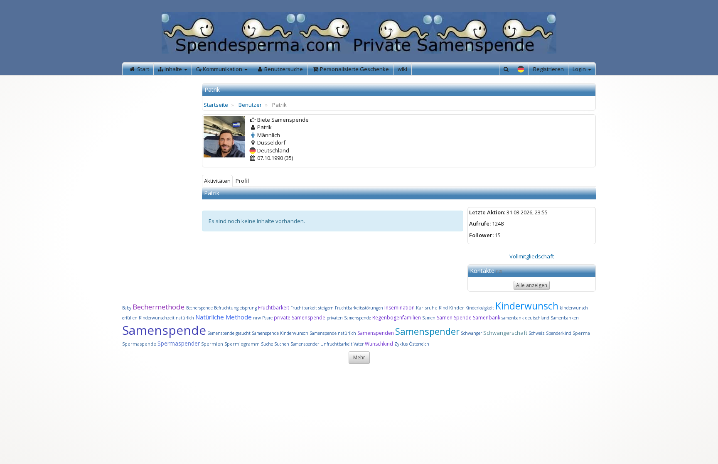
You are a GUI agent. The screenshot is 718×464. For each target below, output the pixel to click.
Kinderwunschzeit (157, 318)
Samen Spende (454, 317)
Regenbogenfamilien (396, 317)
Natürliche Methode (223, 317)
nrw (257, 318)
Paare (268, 318)
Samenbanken (565, 318)
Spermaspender (178, 343)
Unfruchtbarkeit (337, 344)
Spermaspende (139, 344)
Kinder (456, 307)
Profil (242, 180)
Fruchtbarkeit (274, 307)
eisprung (248, 308)
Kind (444, 308)
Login (580, 69)
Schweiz (537, 333)
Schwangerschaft (506, 332)
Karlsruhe (427, 307)
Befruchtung (226, 308)
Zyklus (401, 344)
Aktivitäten (217, 180)
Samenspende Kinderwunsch (280, 333)
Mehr (359, 357)
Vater (359, 344)
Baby (126, 308)
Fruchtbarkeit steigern (312, 308)
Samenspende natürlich (333, 333)
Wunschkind (379, 343)
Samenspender (427, 331)
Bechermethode (159, 307)
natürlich (185, 318)
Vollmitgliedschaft (531, 256)
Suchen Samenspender (296, 344)
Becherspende (199, 308)
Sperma (581, 333)
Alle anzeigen (531, 285)
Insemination (399, 307)
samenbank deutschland (525, 318)
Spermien (212, 344)
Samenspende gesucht (229, 333)
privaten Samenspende (349, 318)
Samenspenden (375, 332)
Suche (267, 344)
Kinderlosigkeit (480, 308)
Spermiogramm (242, 344)
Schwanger (471, 333)
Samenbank (486, 317)
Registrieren (548, 69)
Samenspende (164, 330)
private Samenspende (299, 317)
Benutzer (250, 104)
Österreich (419, 344)
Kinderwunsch (526, 305)
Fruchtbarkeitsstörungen (359, 308)
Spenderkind (558, 333)
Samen (429, 318)
